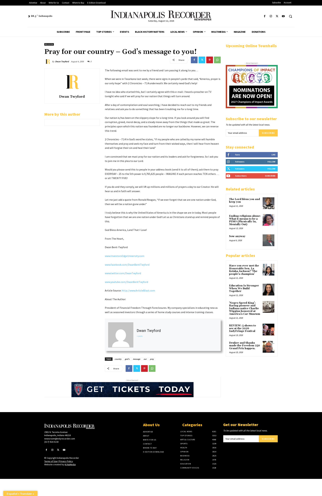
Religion (49, 44)
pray (152, 359)
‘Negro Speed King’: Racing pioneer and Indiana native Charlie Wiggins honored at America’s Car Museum (244, 308)
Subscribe (268, 132)
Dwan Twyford (62, 61)
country (118, 359)
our (145, 359)
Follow (271, 161)
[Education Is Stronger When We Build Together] (268, 289)
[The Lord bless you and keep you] (268, 203)
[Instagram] (271, 16)
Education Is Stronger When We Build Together (244, 288)
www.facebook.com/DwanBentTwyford (127, 264)
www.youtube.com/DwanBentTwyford (126, 282)
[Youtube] (283, 16)
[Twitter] (277, 16)
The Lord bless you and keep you (244, 201)
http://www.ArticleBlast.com (138, 290)
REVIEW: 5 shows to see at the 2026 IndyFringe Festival (242, 328)
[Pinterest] (209, 60)
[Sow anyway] (268, 240)
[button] (290, 16)
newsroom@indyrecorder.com (59, 438)
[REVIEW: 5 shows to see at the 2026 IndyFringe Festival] (268, 329)
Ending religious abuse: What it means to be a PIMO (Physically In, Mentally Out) (245, 220)
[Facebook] (264, 16)
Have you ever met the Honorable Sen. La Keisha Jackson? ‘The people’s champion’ (244, 270)
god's (127, 359)
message (136, 359)
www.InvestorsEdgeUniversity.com (124, 256)
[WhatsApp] (217, 60)
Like (273, 154)
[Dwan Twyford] (48, 61)
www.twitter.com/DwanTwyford (123, 273)
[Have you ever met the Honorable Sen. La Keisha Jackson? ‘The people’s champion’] (268, 270)
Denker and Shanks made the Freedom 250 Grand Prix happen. (244, 345)
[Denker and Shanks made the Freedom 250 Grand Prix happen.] (268, 347)
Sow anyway (237, 236)
